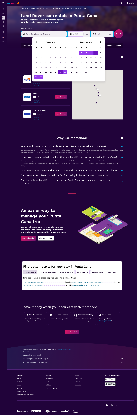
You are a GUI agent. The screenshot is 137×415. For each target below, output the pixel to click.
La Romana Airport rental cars (33, 285)
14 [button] (60, 62)
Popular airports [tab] (30, 272)
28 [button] (60, 72)
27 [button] (55, 72)
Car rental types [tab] (82, 272)
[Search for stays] (3, 13)
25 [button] (46, 72)
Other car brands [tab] (97, 272)
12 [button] (51, 62)
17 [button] (41, 67)
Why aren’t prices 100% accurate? (35, 362)
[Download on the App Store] (110, 384)
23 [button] (36, 72)
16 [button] (36, 67)
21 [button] (60, 67)
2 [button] (36, 57)
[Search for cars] (3, 18)
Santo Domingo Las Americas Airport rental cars (87, 282)
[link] (61, 97)
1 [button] (81, 53)
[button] (3, 3)
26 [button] (51, 72)
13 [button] (55, 62)
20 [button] (56, 67)
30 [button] (36, 77)
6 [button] (55, 57)
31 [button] (41, 77)
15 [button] (65, 62)
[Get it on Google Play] (110, 379)
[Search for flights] (3, 9)
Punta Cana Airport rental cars (33, 282)
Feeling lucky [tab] (112, 272)
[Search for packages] (3, 22)
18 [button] (46, 67)
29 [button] (65, 72)
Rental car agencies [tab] (66, 272)
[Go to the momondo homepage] (13, 3)
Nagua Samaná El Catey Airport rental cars (85, 285)
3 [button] (41, 57)
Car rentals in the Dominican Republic (39, 8)
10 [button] (41, 62)
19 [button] (51, 67)
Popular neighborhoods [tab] (48, 272)
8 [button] (65, 57)
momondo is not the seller (32, 355)
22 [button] (65, 67)
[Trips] (3, 32)
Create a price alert (105, 321)
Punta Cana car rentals (58, 8)
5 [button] (50, 57)
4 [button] (95, 53)
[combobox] (26, 28)
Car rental (23, 8)
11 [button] (46, 62)
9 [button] (36, 62)
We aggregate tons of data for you (35, 359)
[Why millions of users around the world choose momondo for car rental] (122, 138)
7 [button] (60, 57)
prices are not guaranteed (64, 349)
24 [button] (41, 72)
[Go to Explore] (3, 26)
